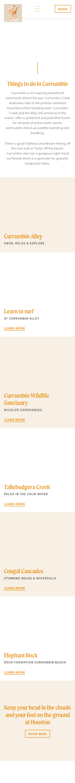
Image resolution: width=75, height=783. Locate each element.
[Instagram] (43, 770)
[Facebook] (33, 770)
